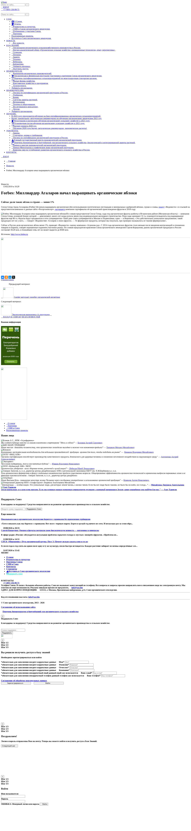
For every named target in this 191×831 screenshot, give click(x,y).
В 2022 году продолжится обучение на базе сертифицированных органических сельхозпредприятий (56, 116)
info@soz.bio (77, 588)
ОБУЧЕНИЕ (11, 114)
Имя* (61, 662)
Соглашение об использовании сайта (18, 607)
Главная (11, 161)
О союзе (10, 557)
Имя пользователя (9, 794)
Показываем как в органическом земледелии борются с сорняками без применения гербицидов (45, 519)
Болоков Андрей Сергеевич (90, 443)
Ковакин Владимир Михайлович (139, 452)
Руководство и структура (18, 559)
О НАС (9, 19)
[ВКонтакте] (2, 277)
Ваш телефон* (93, 676)
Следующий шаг (9, 746)
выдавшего (60, 209)
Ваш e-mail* (86, 673)
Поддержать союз (14, 574)
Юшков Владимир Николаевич (66, 464)
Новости (10, 166)
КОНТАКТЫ (11, 152)
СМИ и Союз (12, 564)
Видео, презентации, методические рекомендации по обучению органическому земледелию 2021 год (56, 118)
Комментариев (7, 280)
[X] (13, 277)
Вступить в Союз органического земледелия (31, 38)
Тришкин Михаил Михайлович (120, 447)
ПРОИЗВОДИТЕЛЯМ (15, 90)
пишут (161, 207)
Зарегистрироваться (15, 683)
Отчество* (64, 667)
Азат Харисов (170, 489)
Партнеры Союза (14, 562)
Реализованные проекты (22, 36)
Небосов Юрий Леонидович (81, 468)
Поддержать (7, 633)
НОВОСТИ (10, 41)
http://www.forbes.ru (19, 234)
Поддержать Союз (34, 509)
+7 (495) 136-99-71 (11, 583)
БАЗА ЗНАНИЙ (12, 45)
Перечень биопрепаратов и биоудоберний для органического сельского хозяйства (40, 611)
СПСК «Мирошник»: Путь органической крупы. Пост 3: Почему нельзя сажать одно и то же (44, 541)
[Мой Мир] (9, 277)
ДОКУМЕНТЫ (12, 131)
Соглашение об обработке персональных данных (24, 680)
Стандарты (11, 569)
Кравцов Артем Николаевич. (136, 480)
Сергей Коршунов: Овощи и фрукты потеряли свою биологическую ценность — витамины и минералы (50, 530)
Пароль (4, 799)
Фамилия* (64, 665)
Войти (48, 683)
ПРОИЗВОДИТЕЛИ (14, 71)
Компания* (64, 670)
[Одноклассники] (6, 277)
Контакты (11, 566)
